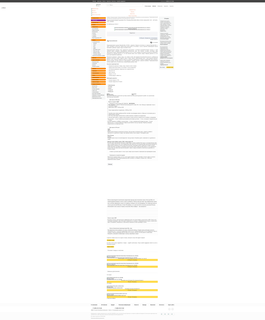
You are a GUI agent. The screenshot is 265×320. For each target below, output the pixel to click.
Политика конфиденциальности (97, 318)
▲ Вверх (3, 7)
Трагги (94, 44)
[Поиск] (108, 5)
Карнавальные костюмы (96, 96)
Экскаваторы (94, 63)
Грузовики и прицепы (97, 54)
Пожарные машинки (95, 66)
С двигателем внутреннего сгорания (98, 55)
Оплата (109, 88)
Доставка (110, 86)
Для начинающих (95, 28)
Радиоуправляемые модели (97, 98)
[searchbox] (125, 5)
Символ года (94, 90)
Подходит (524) (110, 287)
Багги (94, 46)
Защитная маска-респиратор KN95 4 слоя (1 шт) (116, 295)
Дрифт (94, 47)
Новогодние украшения (96, 93)
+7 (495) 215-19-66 (97, 308)
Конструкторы (94, 85)
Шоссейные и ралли (96, 49)
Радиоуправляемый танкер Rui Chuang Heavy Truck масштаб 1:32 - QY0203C (122, 257)
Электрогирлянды (95, 92)
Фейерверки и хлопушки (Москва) (98, 95)
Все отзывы (162, 67)
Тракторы (94, 64)
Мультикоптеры (95, 31)
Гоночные (94, 33)
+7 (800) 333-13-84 (119, 308)
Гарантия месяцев (113, 40)
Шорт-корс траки (96, 51)
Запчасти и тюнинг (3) (111, 256)
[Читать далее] (163, 56)
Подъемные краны (95, 61)
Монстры (95, 43)
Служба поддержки (121, 1)
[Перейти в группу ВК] (169, 309)
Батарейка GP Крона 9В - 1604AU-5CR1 (115, 287)
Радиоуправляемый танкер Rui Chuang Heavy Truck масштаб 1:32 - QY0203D (122, 265)
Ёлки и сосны (94, 87)
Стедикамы (94, 36)
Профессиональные (95, 30)
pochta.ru (109, 136)
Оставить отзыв (110, 240)
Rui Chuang (134, 93)
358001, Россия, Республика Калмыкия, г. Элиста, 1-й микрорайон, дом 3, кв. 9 (107, 310)
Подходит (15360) (110, 278)
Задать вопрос (110, 246)
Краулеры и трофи (96, 52)
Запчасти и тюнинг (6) (111, 264)
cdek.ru (109, 130)
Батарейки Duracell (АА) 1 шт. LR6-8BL (114, 279)
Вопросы (110, 91)
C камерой (94, 34)
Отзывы (110, 89)
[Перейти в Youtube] (172, 309)
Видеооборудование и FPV (97, 37)
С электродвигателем (96, 41)
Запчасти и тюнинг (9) (132, 28)
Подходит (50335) (110, 294)
